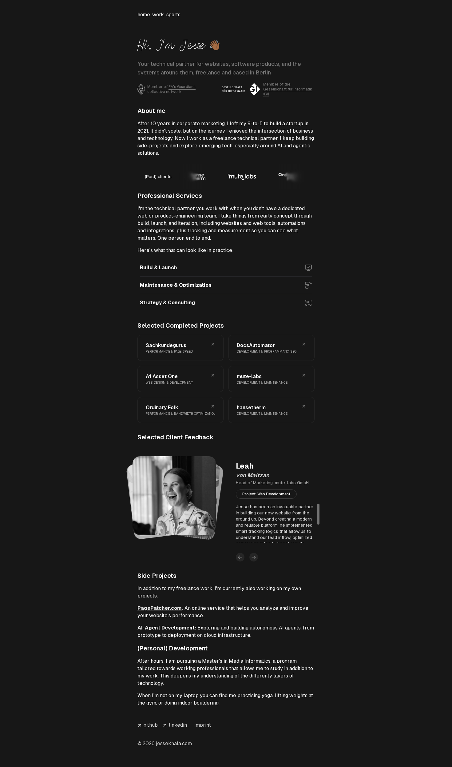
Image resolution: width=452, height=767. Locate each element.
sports (173, 15)
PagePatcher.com (159, 608)
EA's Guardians (182, 87)
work (158, 15)
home (143, 15)
